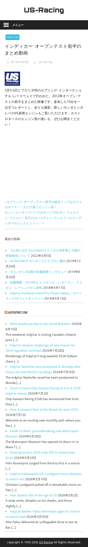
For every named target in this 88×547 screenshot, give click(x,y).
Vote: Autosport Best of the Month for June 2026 (44, 409)
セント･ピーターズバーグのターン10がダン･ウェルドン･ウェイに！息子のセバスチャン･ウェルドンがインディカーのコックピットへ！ (43, 217)
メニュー (18, 25)
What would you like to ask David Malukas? (40, 324)
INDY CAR (12, 37)
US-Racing (44, 10)
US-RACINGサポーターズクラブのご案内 (38, 261)
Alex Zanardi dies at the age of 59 (33, 495)
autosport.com (17, 312)
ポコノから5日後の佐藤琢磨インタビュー (38, 272)
